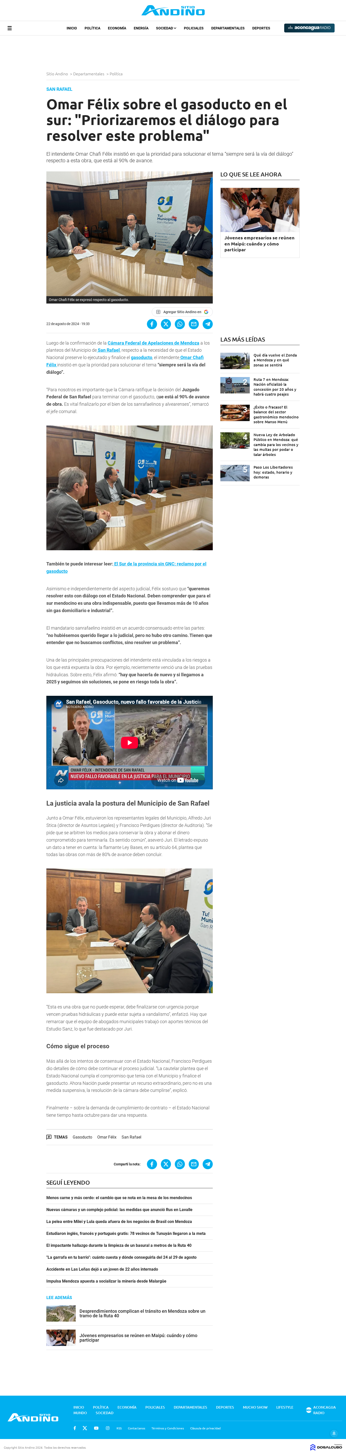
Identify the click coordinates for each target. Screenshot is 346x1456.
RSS (119, 1428)
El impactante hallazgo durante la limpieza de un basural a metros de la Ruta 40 (118, 1246)
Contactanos (136, 1428)
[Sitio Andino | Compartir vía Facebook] (152, 324)
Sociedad (165, 28)
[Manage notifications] (334, 1433)
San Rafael (108, 350)
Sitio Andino (57, 73)
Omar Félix (107, 1137)
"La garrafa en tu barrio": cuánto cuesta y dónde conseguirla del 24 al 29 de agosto (121, 1257)
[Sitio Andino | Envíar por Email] (194, 324)
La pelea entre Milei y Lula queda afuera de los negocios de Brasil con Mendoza (119, 1222)
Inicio (72, 28)
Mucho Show (255, 1407)
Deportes (261, 28)
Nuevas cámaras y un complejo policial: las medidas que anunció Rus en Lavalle (119, 1210)
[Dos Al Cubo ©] (326, 1448)
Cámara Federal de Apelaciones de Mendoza (153, 343)
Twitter (84, 1428)
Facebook (74, 1428)
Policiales (194, 28)
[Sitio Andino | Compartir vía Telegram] (208, 324)
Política (92, 28)
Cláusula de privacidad (205, 1428)
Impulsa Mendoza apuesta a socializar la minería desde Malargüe (106, 1281)
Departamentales (228, 28)
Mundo (80, 1412)
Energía (141, 28)
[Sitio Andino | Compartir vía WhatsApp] (180, 324)
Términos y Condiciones (167, 1428)
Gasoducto (82, 1137)
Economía (117, 28)
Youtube (96, 1428)
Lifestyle (284, 1407)
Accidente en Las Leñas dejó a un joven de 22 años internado (102, 1269)
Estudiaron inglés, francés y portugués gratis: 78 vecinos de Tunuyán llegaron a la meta (126, 1234)
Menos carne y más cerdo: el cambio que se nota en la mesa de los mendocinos (119, 1198)
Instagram (107, 1428)
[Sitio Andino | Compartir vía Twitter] (166, 324)
